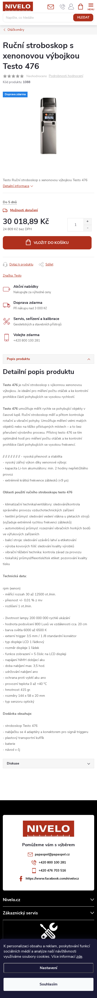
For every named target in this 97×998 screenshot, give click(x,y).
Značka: (12, 276)
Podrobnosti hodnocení (66, 76)
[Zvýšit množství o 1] (87, 221)
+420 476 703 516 (52, 870)
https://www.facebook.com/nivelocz (52, 878)
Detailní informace (16, 186)
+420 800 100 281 (52, 862)
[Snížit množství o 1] (87, 228)
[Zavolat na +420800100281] (62, 7)
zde (79, 956)
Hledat (83, 17)
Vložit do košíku (51, 242)
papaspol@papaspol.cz (52, 854)
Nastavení (48, 968)
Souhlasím (48, 984)
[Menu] (91, 6)
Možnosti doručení (24, 210)
